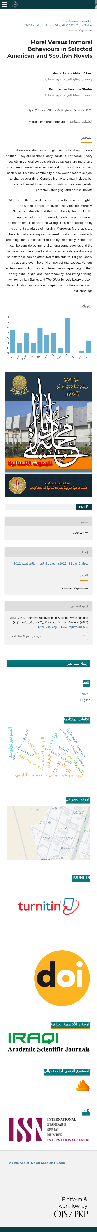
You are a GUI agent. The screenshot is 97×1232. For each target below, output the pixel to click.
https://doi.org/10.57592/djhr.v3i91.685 (54, 110)
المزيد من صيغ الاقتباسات (27, 636)
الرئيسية (87, 20)
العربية (85, 693)
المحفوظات (72, 20)
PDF (82, 507)
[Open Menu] (4, 4)
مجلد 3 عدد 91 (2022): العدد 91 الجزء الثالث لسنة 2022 (58, 25)
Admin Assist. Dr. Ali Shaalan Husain (37, 1163)
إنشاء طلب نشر (77, 663)
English (85, 700)
